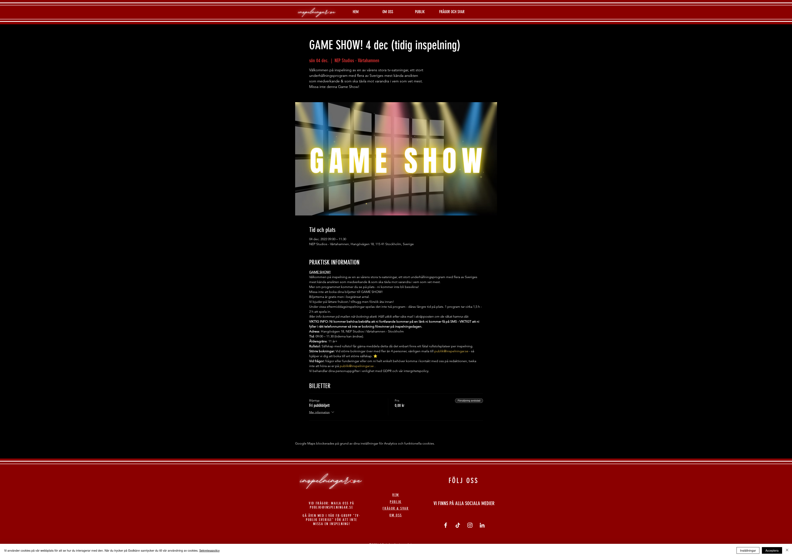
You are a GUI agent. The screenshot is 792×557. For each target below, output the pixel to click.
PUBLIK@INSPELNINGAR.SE (331, 507)
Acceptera (772, 550)
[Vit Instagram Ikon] (470, 525)
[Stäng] (787, 550)
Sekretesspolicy (209, 550)
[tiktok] (457, 525)
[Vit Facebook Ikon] (445, 525)
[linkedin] (482, 525)
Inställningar (748, 550)
